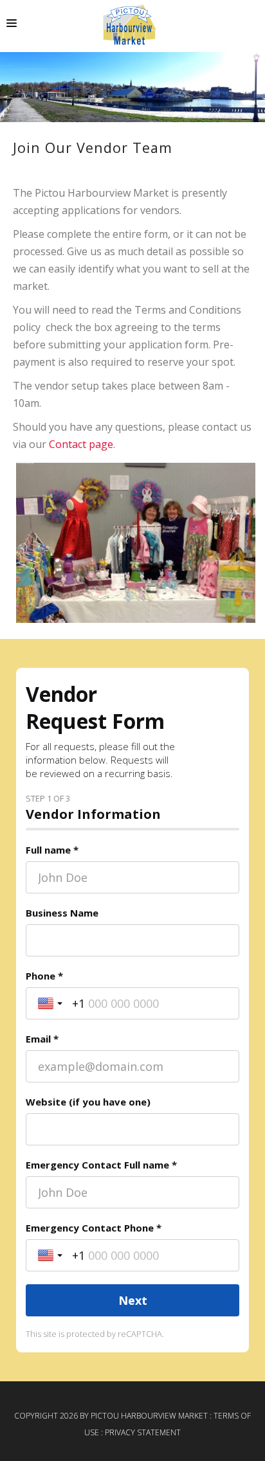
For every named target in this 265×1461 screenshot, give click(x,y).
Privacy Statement (143, 1432)
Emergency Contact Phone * (93, 1227)
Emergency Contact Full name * (101, 1164)
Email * (42, 1038)
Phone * (44, 975)
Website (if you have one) (88, 1101)
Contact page (81, 444)
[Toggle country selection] (51, 1003)
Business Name (62, 912)
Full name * (52, 849)
